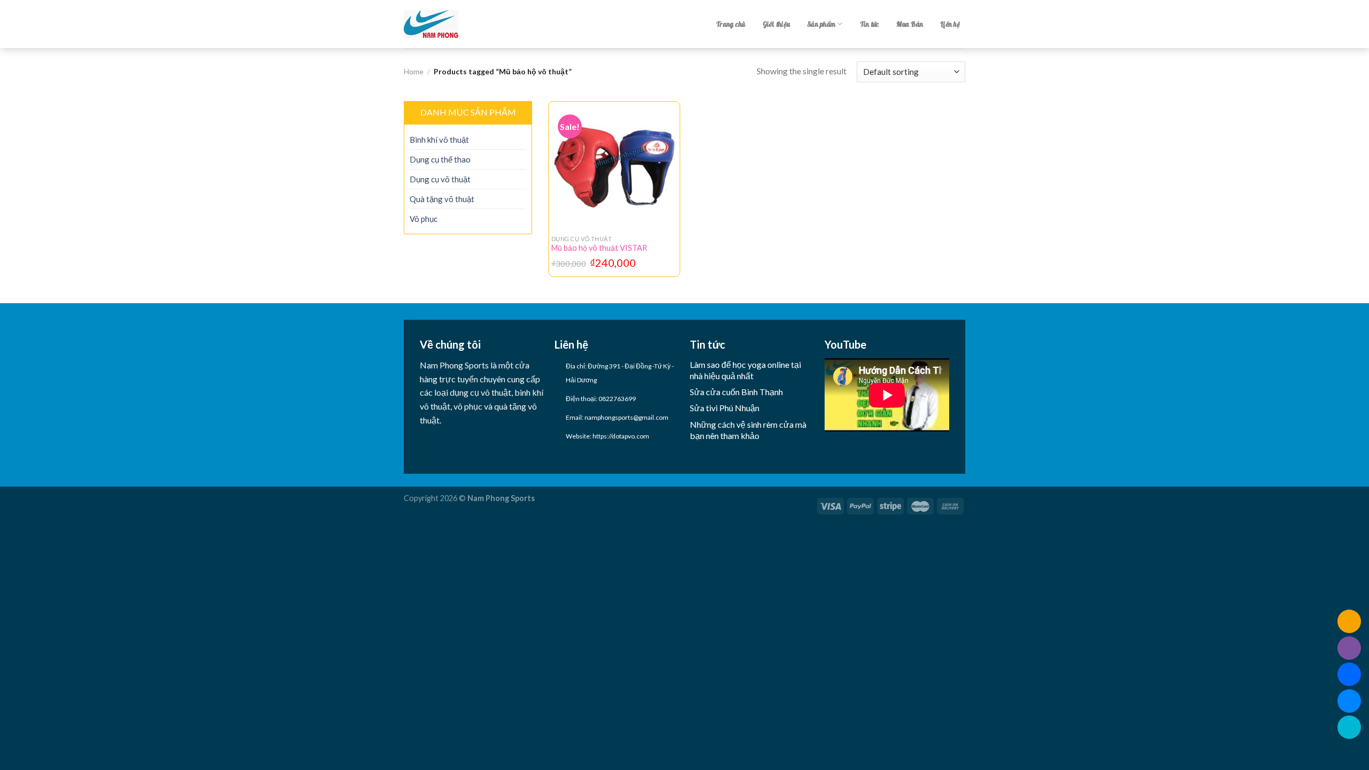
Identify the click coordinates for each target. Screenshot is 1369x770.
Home (414, 71)
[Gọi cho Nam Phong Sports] (1349, 648)
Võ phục (423, 219)
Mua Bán (909, 24)
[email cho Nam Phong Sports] (1349, 621)
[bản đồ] (1349, 727)
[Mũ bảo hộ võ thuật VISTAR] (614, 167)
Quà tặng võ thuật (442, 199)
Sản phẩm (821, 24)
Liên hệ (950, 24)
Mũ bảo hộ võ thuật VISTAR (599, 247)
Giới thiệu (776, 24)
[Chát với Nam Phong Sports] (1349, 701)
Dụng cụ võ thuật (440, 179)
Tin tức (870, 24)
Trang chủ (730, 24)
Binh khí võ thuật (439, 139)
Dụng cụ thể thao (440, 159)
